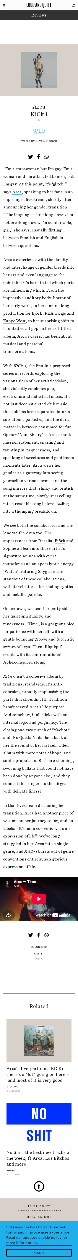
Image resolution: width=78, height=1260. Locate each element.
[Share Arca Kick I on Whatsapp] (47, 156)
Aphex (9, 662)
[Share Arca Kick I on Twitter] (31, 157)
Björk (60, 540)
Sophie (9, 548)
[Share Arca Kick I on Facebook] (39, 157)
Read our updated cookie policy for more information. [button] (36, 1240)
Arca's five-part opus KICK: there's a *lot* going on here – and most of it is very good (37, 1074)
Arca (17, 191)
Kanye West (14, 320)
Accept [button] (39, 1253)
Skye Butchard (46, 141)
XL (39, 120)
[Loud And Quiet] (39, 5)
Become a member (39, 1217)
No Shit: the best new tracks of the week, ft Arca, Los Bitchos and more (38, 1158)
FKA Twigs (55, 313)
